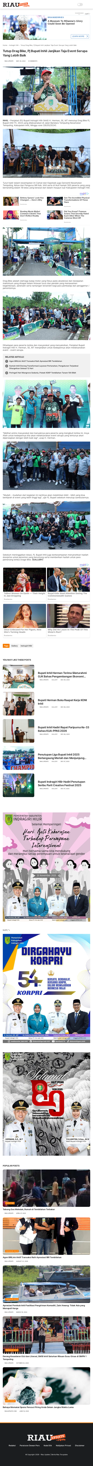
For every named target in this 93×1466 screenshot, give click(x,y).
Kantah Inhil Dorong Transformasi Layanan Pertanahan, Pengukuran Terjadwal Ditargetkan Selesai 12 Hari (43, 367)
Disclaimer (79, 1445)
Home (5, 45)
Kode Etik (48, 1445)
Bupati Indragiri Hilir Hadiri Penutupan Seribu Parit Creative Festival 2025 (61, 783)
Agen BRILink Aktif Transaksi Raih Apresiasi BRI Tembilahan (35, 361)
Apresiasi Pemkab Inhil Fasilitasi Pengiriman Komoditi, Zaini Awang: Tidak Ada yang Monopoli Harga (44, 1307)
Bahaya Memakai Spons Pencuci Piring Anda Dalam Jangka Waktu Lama (38, 1407)
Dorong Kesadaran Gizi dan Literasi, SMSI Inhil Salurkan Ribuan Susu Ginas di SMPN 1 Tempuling (44, 1357)
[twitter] (10, 652)
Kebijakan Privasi (63, 1445)
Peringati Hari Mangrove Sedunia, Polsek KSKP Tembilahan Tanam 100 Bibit (42, 373)
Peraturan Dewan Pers (30, 1445)
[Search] (85, 4)
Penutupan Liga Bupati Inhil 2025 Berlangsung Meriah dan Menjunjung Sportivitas (61, 756)
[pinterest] (19, 652)
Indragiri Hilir (14, 45)
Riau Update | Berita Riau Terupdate (54, 1454)
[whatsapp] (14, 652)
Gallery (14, 646)
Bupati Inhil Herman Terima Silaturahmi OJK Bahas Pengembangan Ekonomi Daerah (62, 674)
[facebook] (5, 652)
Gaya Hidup (10, 1401)
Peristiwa (10, 1203)
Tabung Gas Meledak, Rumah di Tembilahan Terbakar (29, 1209)
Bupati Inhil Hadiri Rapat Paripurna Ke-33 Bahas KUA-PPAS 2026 (63, 729)
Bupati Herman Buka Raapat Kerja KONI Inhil (62, 702)
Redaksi (12, 1445)
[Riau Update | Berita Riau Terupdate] (16, 6)
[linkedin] (24, 652)
